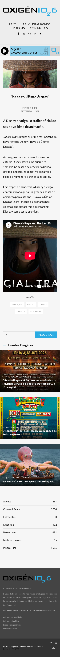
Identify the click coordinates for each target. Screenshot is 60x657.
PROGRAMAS (41, 24)
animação (17, 304)
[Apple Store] (40, 34)
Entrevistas (30, 516)
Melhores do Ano (30, 540)
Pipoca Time (29, 108)
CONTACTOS (39, 28)
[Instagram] (24, 34)
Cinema (31, 304)
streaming (36, 311)
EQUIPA (25, 24)
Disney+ (21, 311)
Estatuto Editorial (10, 629)
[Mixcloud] (29, 34)
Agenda (30, 501)
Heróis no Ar (30, 532)
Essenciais (30, 524)
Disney (43, 304)
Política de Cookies (11, 621)
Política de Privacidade (12, 617)
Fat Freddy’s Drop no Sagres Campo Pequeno (28, 481)
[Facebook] (18, 34)
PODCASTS (20, 28)
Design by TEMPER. (11, 649)
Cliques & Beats (11, 376)
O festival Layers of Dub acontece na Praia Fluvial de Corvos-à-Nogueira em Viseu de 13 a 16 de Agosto (28, 384)
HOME (13, 24)
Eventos (26, 376)
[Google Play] (35, 34)
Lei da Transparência (12, 625)
